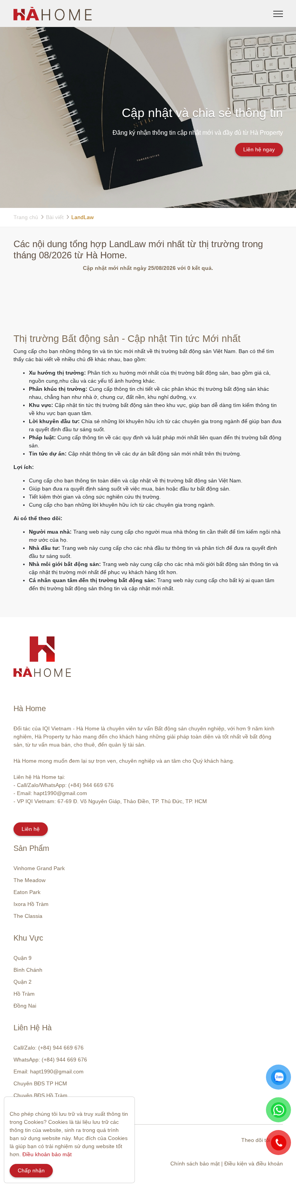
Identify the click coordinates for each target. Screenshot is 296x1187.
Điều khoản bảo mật (47, 1154)
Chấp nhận (31, 1170)
